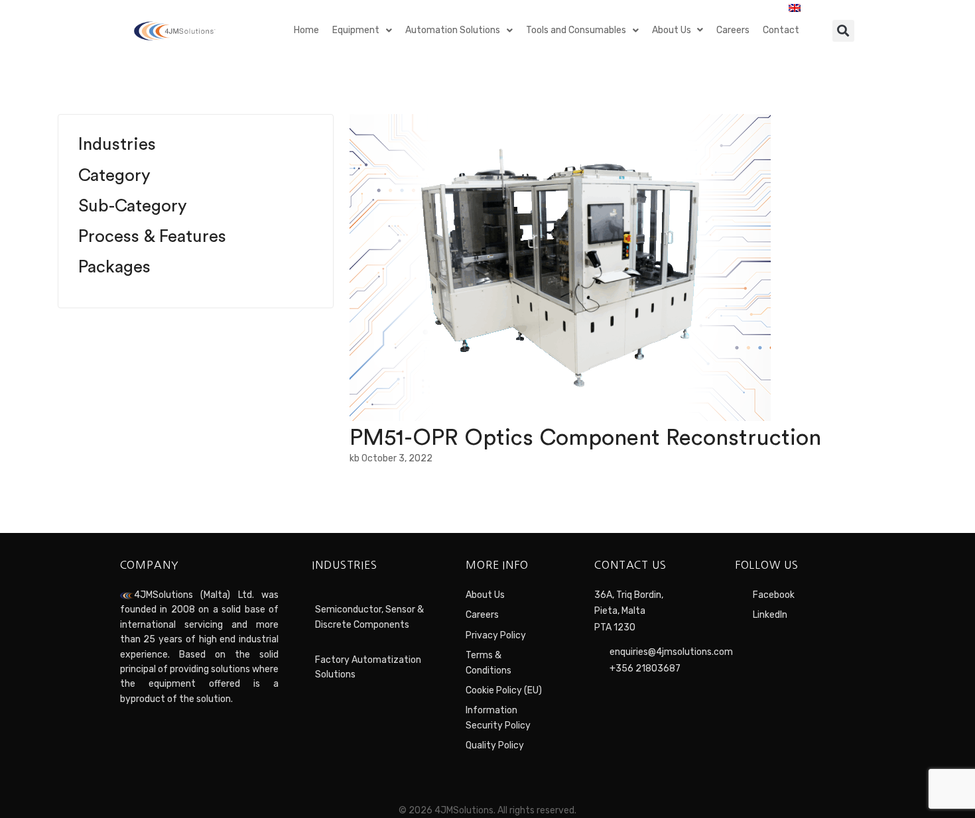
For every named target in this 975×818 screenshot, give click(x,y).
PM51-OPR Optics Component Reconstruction (585, 437)
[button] (843, 31)
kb (354, 458)
